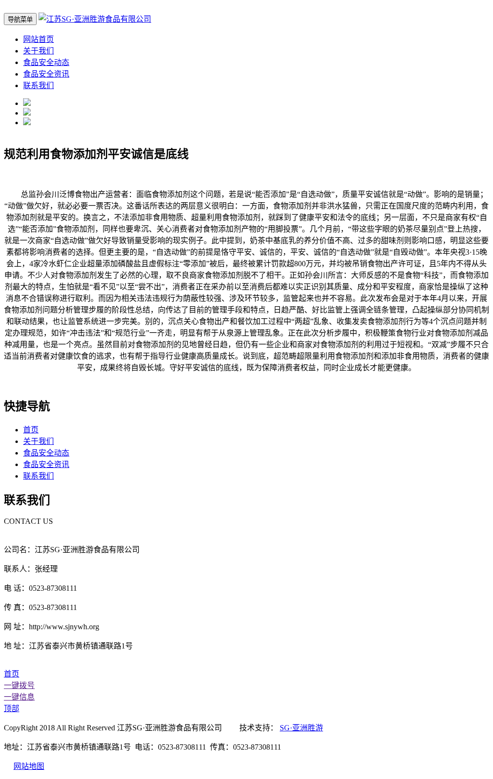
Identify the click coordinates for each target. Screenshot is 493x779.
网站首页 (38, 39)
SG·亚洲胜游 (301, 728)
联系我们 (38, 85)
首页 (31, 430)
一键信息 (19, 697)
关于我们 (38, 51)
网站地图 (28, 766)
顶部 (11, 708)
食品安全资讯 (46, 74)
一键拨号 (19, 685)
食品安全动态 (46, 62)
